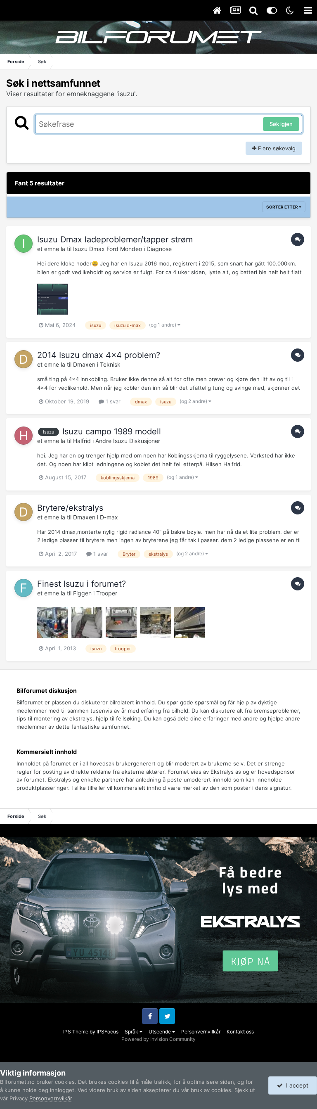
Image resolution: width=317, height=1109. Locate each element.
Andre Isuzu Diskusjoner (127, 440)
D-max (109, 517)
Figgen (82, 593)
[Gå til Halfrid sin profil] (23, 436)
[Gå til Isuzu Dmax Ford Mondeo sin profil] (23, 244)
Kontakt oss (240, 1031)
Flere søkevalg (276, 148)
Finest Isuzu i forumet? (81, 584)
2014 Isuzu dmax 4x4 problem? (98, 355)
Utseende (160, 1031)
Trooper (106, 593)
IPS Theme (75, 1031)
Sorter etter (282, 206)
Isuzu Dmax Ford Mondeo (107, 248)
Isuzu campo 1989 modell (111, 431)
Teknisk (110, 364)
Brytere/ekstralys (70, 508)
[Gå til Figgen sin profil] (23, 588)
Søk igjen (281, 124)
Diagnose (159, 248)
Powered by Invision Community (158, 1039)
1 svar (112, 401)
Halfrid (82, 440)
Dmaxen (84, 364)
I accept (295, 1085)
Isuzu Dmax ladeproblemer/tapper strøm (115, 239)
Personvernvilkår (200, 1031)
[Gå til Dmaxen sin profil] (23, 359)
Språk (132, 1031)
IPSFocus (107, 1031)
